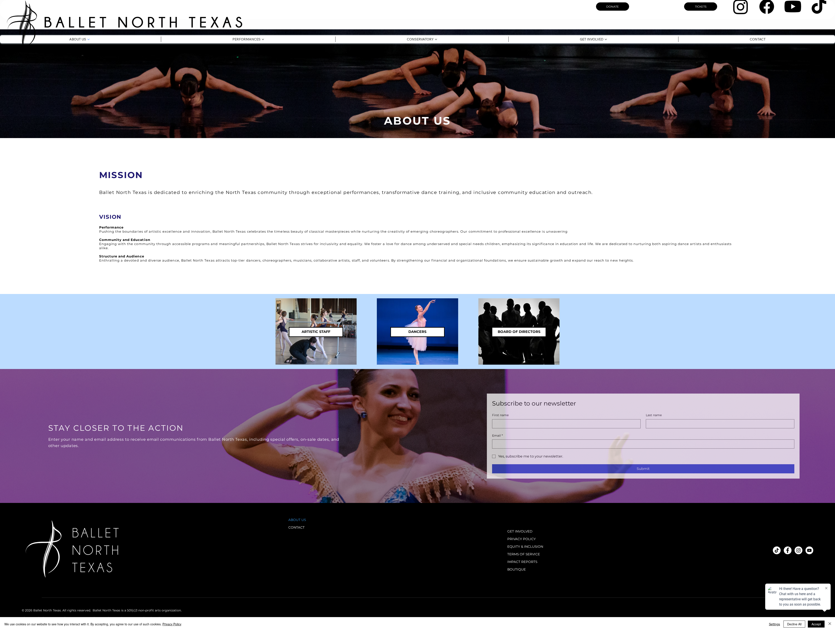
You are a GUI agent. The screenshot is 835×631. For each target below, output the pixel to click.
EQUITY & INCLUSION (525, 546)
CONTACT (296, 527)
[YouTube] (809, 550)
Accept (816, 624)
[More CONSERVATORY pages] (436, 39)
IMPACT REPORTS (522, 562)
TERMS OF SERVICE (523, 554)
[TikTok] (777, 550)
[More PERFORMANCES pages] (263, 39)
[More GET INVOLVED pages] (606, 39)
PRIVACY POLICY (521, 539)
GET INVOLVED (519, 531)
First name (500, 415)
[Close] (829, 624)
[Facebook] (788, 550)
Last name (654, 415)
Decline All (794, 624)
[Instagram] (798, 550)
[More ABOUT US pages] (88, 39)
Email (497, 435)
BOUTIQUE (516, 569)
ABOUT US (297, 520)
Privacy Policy (171, 624)
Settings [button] (774, 624)
